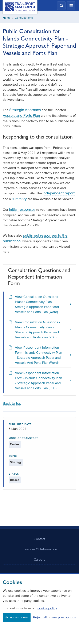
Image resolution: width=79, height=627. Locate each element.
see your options (63, 617)
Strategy (15, 462)
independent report (59, 193)
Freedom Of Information (39, 549)
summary (19, 199)
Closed (14, 480)
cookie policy (47, 608)
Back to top (12, 403)
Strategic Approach (25, 110)
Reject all (40, 617)
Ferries (14, 444)
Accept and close (16, 617)
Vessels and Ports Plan (21, 115)
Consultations (24, 17)
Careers (39, 559)
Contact (39, 539)
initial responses (22, 209)
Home (7, 17)
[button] (61, 5)
